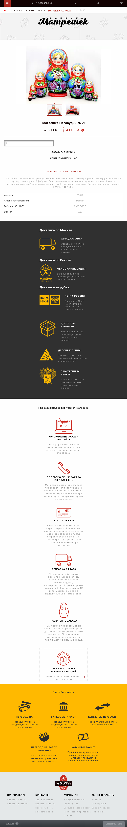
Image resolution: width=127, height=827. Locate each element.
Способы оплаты (16, 800)
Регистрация (99, 804)
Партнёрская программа (77, 812)
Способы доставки (17, 804)
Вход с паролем (101, 808)
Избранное (75, 3)
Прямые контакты (45, 804)
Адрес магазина (44, 800)
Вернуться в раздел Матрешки (65, 172)
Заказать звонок (45, 812)
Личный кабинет (98, 3)
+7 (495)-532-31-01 (44, 3)
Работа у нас (71, 804)
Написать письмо (45, 808)
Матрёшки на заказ (59, 11)
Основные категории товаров (26, 11)
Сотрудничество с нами (77, 808)
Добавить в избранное (63, 158)
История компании (74, 800)
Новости (68, 816)
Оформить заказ (114, 824)
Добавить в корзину (63, 152)
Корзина (121, 3)
